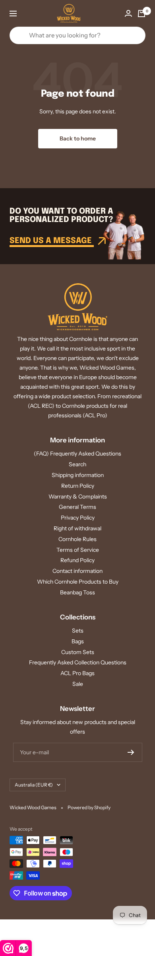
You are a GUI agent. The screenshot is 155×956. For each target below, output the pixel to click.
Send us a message (52, 241)
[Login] (128, 13)
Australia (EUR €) (34, 785)
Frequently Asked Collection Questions (77, 662)
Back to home (78, 138)
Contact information (77, 570)
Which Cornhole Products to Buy (77, 581)
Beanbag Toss (77, 592)
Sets (77, 630)
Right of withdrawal (77, 528)
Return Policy (77, 485)
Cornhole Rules (77, 539)
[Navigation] (13, 13)
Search (77, 464)
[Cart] (141, 13)
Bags (78, 641)
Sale (77, 683)
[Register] (131, 752)
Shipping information (78, 475)
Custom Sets (77, 652)
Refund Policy (77, 560)
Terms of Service (77, 549)
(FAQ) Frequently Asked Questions (77, 453)
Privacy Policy (78, 517)
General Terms (77, 506)
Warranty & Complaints (77, 496)
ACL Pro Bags (77, 673)
